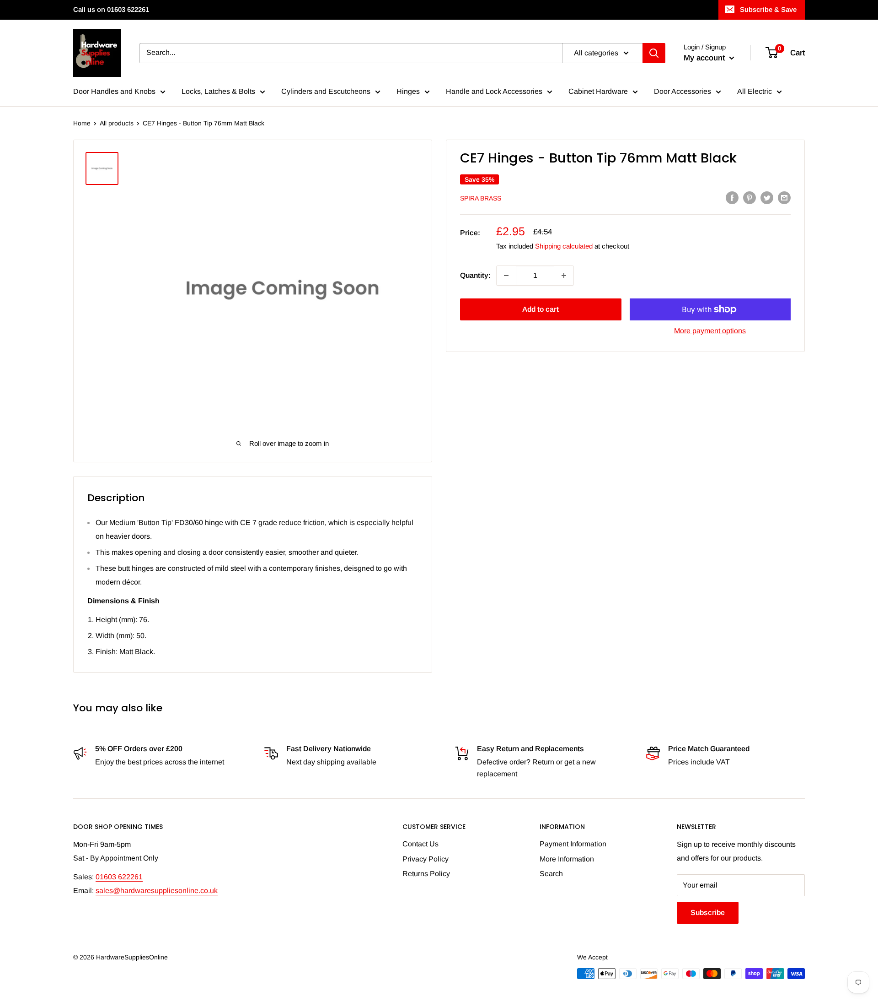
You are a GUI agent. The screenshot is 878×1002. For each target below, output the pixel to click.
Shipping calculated (564, 246)
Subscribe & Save (768, 9)
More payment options (710, 331)
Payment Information (573, 844)
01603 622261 (119, 877)
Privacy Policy (425, 859)
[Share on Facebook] (732, 197)
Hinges (408, 91)
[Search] (653, 53)
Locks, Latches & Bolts (218, 91)
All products (117, 123)
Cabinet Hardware (598, 91)
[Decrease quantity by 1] (506, 275)
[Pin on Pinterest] (749, 197)
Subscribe (708, 912)
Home (82, 123)
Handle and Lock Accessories (494, 91)
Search (551, 873)
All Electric (754, 91)
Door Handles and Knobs (114, 91)
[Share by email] (784, 197)
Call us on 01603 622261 (111, 9)
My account (705, 58)
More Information (567, 859)
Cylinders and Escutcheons (325, 91)
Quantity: (475, 275)
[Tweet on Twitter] (766, 197)
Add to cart (540, 309)
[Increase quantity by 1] (563, 275)
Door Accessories (682, 91)
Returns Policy (426, 873)
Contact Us (420, 844)
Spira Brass (480, 198)
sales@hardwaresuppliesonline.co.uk (157, 890)
